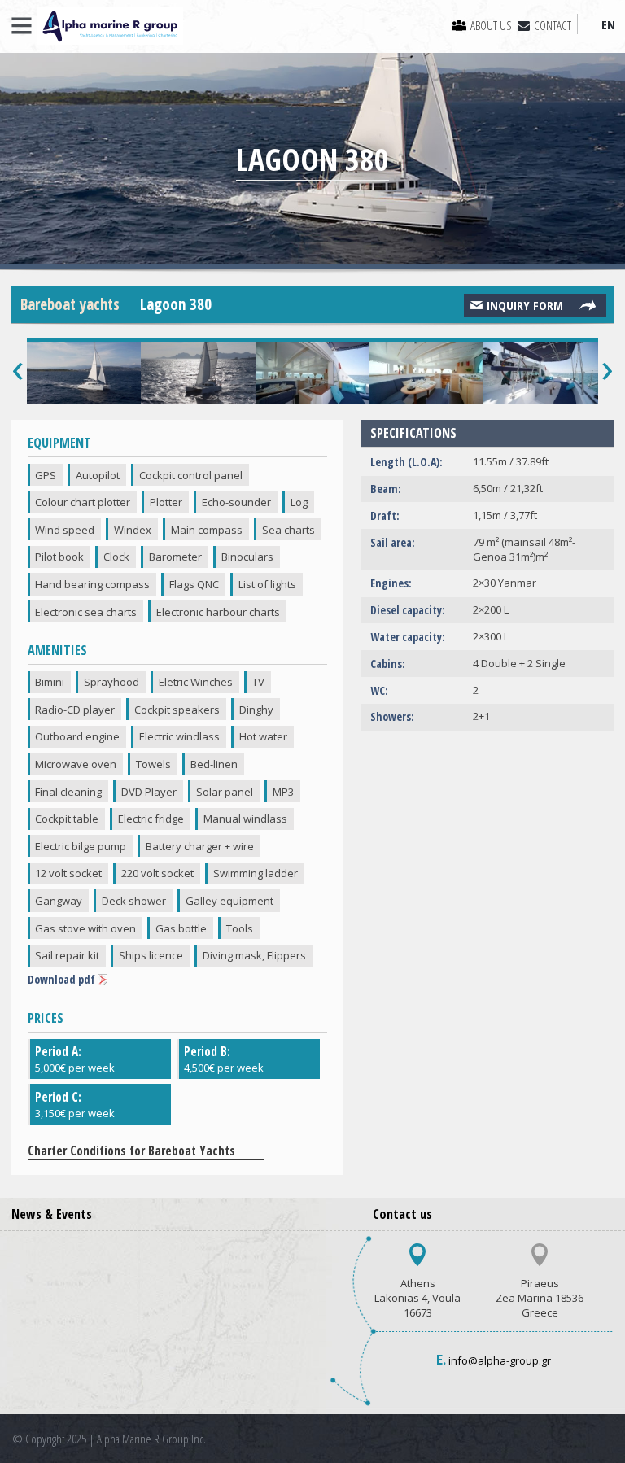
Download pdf (61, 979)
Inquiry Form (525, 305)
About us (491, 25)
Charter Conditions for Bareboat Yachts (133, 1150)
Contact (552, 25)
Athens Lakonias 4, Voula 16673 (417, 1298)
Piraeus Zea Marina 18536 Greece (539, 1298)
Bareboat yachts (70, 304)
